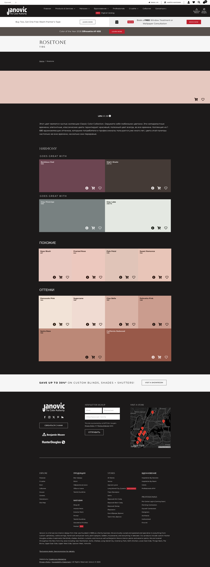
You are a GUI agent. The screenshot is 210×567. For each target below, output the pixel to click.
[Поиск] (199, 2)
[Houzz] (62, 417)
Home (41, 61)
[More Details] (86, 188)
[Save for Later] (203, 99)
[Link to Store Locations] (150, 428)
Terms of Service (103, 426)
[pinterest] (58, 417)
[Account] (188, 2)
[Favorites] (193, 2)
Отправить (94, 432)
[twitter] (54, 417)
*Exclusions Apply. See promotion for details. (57, 551)
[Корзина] (204, 2)
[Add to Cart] (196, 99)
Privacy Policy (90, 426)
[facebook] (45, 417)
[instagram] (49, 417)
